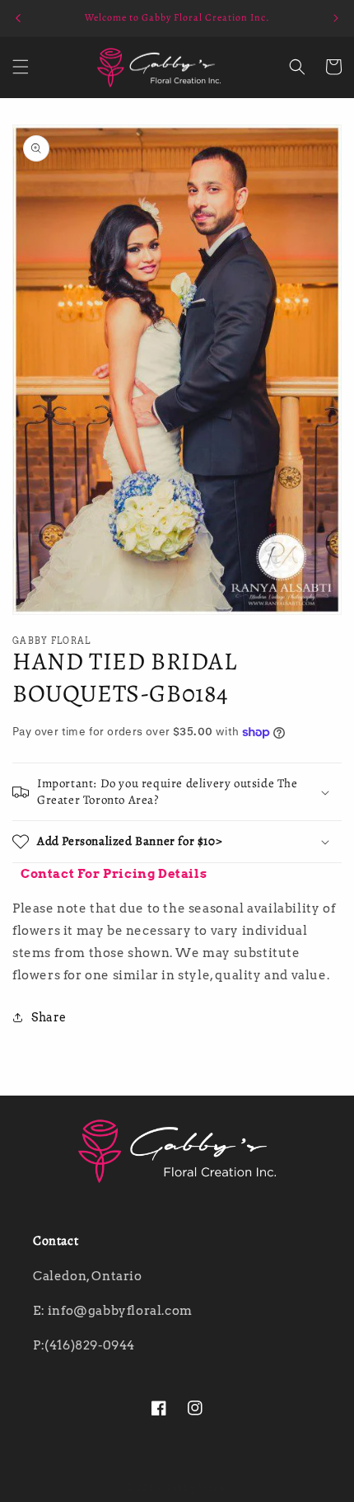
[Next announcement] (336, 18)
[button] (20, 67)
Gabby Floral (196, 1488)
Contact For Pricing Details (114, 873)
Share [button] (49, 1017)
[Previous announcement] (18, 18)
